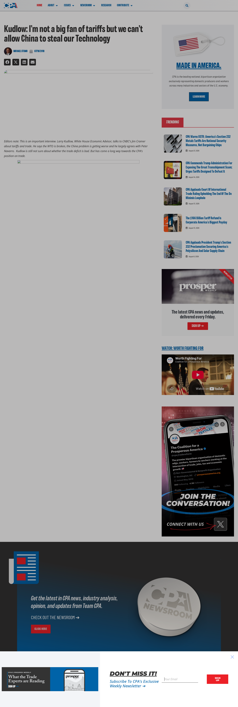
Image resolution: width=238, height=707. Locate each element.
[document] (119, 353)
